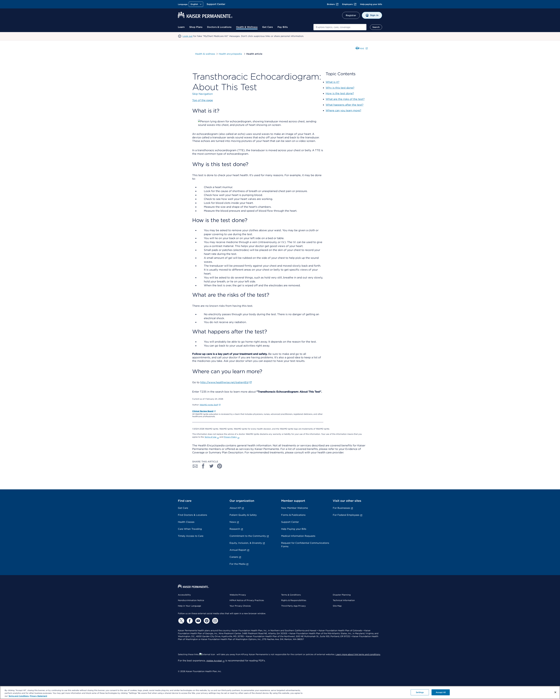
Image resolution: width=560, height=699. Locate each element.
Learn (181, 27)
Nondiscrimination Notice (191, 600)
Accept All (441, 692)
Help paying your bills (371, 4)
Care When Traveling (190, 529)
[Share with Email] (195, 466)
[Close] (555, 692)
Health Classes (186, 522)
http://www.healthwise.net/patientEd (224, 382)
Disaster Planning (342, 595)
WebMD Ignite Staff (209, 405)
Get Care (267, 27)
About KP (235, 508)
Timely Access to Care (190, 536)
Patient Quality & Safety (243, 515)
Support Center (216, 4)
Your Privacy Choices (240, 606)
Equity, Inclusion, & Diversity (246, 543)
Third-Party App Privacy (293, 606)
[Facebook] (189, 621)
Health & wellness (205, 53)
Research (235, 529)
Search (376, 27)
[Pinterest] (206, 621)
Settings (420, 692)
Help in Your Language (189, 606)
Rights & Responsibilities (293, 600)
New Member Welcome (294, 508)
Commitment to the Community (248, 536)
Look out (187, 36)
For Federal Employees (346, 515)
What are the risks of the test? (345, 99)
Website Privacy (238, 595)
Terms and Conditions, (18, 696)
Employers (347, 4)
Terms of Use (210, 437)
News (233, 522)
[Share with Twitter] (211, 466)
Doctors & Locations (219, 27)
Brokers (331, 4)
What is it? (332, 82)
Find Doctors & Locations (192, 515)
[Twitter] (181, 621)
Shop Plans (195, 27)
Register (351, 15)
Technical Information (344, 600)
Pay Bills (283, 27)
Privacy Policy (230, 437)
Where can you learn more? (343, 110)
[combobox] (339, 27)
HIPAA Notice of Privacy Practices (247, 600)
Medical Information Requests (298, 536)
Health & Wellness (247, 27)
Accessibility (184, 595)
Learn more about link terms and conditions (358, 654)
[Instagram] (215, 621)
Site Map (337, 606)
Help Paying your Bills (293, 529)
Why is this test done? (340, 87)
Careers (234, 557)
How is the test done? (340, 93)
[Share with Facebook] (203, 466)
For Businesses (341, 508)
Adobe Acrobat (214, 660)
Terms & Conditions (291, 595)
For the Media (237, 564)
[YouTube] (198, 621)
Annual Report (238, 550)
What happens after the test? (344, 104)
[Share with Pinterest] (220, 466)
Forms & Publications (293, 515)
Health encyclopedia (231, 53)
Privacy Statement (38, 696)
